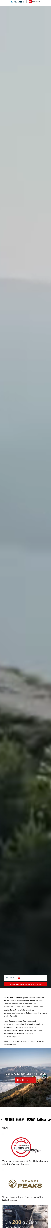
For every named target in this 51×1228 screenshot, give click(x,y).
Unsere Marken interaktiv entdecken (25, 984)
